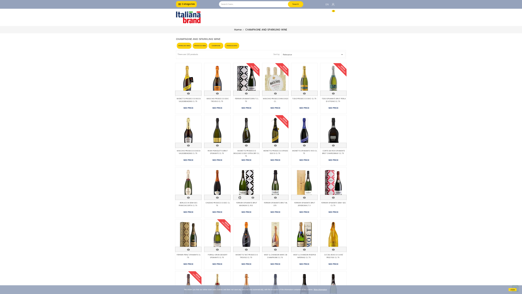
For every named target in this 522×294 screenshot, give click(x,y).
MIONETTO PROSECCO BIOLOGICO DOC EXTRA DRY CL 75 (246, 153)
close (512, 290)
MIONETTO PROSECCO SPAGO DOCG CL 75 (275, 152)
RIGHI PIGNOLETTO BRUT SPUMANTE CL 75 (218, 152)
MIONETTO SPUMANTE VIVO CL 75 (304, 152)
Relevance (313, 54)
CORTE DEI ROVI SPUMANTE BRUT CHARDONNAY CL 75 (333, 152)
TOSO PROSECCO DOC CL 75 (304, 98)
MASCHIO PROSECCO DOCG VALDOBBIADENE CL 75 (188, 152)
